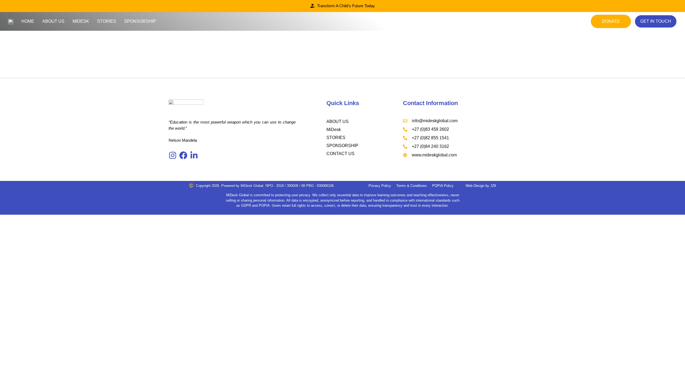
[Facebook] (183, 155)
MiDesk (81, 21)
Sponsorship (140, 21)
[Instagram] (173, 155)
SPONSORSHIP (342, 145)
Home (27, 21)
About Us (53, 21)
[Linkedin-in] (194, 155)
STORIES (335, 137)
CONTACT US (340, 153)
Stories (106, 21)
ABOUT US (337, 121)
